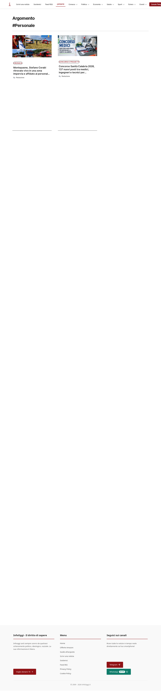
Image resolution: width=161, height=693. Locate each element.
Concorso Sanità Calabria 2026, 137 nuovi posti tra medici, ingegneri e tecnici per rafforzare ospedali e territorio (77, 69)
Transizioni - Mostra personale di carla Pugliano (28, 187)
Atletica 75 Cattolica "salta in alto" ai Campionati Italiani (28, 152)
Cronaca (72, 4)
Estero (130, 4)
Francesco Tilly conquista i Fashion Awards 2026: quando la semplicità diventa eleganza (82, 347)
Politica (84, 4)
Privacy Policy (65, 669)
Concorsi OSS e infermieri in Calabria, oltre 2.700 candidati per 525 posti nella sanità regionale (81, 408)
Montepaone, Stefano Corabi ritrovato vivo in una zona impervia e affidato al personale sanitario (31, 70)
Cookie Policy (65, 673)
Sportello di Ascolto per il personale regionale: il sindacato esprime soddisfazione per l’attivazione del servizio (84, 473)
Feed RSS (49, 4)
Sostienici (37, 4)
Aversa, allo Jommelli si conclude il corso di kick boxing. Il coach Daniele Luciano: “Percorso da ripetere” (84, 505)
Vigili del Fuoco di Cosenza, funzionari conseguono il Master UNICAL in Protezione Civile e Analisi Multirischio (81, 543)
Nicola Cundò (65, 415)
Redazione (20, 77)
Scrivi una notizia (22, 4)
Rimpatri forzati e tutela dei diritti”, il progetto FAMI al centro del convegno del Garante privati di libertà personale (84, 217)
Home (62, 643)
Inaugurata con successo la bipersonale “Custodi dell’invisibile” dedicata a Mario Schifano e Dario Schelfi (79, 318)
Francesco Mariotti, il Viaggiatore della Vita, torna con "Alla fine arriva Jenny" (81, 376)
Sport (120, 4)
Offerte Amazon (66, 647)
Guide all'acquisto (67, 652)
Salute (109, 4)
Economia (97, 4)
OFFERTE (60, 4)
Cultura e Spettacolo (25, 164)
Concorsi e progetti (69, 62)
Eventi (142, 4)
